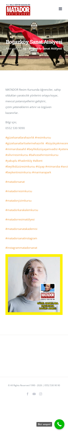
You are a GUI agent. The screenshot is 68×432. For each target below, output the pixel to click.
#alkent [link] (37, 160)
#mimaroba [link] (52, 166)
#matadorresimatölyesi (20, 219)
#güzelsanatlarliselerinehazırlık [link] (24, 143)
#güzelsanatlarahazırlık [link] (19, 137)
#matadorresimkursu (18, 191)
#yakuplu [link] (11, 160)
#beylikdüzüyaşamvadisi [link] (42, 149)
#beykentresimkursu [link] (18, 172)
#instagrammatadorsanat (21, 247)
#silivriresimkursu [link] (16, 155)
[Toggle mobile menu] (61, 9)
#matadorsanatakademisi (21, 229)
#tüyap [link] (40, 166)
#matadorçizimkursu (18, 200)
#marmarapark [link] (41, 172)
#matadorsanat (15, 181)
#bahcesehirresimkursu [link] (43, 155)
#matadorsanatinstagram (21, 238)
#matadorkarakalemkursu (21, 210)
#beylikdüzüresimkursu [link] (20, 166)
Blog (23, 48)
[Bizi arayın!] (59, 424)
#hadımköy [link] (25, 160)
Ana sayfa (12, 48)
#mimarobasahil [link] (15, 149)
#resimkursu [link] (43, 137)
